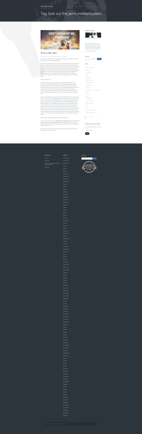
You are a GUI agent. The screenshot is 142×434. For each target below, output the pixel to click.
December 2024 (66, 158)
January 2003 (65, 373)
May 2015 (65, 168)
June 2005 (65, 301)
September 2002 (66, 381)
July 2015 (65, 165)
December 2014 (66, 173)
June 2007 (65, 254)
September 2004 (66, 321)
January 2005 (65, 311)
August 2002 (65, 384)
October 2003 (65, 350)
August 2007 (65, 251)
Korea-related (88, 72)
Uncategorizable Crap (90, 103)
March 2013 (65, 217)
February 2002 (65, 399)
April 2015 (65, 171)
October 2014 (65, 178)
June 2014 (65, 186)
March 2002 (65, 397)
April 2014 (65, 189)
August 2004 (65, 324)
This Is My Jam (49, 53)
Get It (87, 133)
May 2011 (65, 228)
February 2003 (65, 371)
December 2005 (66, 293)
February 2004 (65, 340)
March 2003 (65, 368)
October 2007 (65, 246)
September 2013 (66, 202)
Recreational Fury (89, 85)
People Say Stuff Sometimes (91, 110)
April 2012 (65, 223)
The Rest (81, 6)
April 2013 (65, 215)
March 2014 (65, 191)
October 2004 (65, 319)
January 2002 (65, 402)
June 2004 (65, 329)
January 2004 (65, 342)
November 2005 (66, 295)
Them (76, 6)
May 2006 (65, 280)
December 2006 (66, 264)
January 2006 (65, 290)
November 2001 (66, 407)
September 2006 (66, 269)
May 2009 (65, 236)
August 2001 (65, 415)
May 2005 (65, 303)
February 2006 (65, 288)
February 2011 (65, 230)
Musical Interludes (89, 80)
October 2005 (65, 298)
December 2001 (66, 405)
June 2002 (65, 389)
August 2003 (65, 355)
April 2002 (65, 394)
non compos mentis (89, 82)
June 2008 (65, 243)
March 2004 (65, 337)
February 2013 (65, 220)
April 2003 (65, 366)
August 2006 (65, 272)
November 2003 (66, 347)
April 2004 (65, 334)
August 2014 (65, 184)
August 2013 (65, 204)
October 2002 (65, 379)
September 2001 (66, 412)
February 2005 (65, 308)
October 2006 (65, 267)
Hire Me (99, 6)
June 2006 (65, 277)
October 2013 (65, 199)
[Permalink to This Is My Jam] (60, 39)
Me (72, 6)
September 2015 (66, 163)
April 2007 (65, 256)
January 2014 (65, 194)
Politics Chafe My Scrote (90, 112)
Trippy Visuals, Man (89, 100)
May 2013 (65, 212)
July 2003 (65, 358)
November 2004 (66, 316)
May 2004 (65, 332)
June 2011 (65, 225)
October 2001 (65, 410)
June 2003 (65, 360)
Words (68, 6)
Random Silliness (89, 98)
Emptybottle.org (47, 6)
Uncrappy (87, 93)
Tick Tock (46, 158)
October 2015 (65, 160)
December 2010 (66, 233)
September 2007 (66, 249)
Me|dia (87, 75)
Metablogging (88, 77)
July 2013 (65, 207)
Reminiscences (88, 87)
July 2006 (65, 275)
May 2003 (65, 363)
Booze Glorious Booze (90, 67)
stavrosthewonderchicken (54, 56)
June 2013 (65, 210)
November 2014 (66, 176)
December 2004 (66, 314)
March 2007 (65, 259)
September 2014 (66, 181)
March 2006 (65, 285)
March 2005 (65, 306)
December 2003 (66, 345)
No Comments (64, 56)
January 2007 (65, 262)
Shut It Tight (47, 167)
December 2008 (66, 238)
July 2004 (65, 327)
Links (87, 107)
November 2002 (66, 376)
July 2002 (65, 386)
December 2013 (66, 197)
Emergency (88, 70)
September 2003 (66, 353)
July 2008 (65, 241)
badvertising (47, 160)
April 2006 (65, 282)
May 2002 (65, 392)
